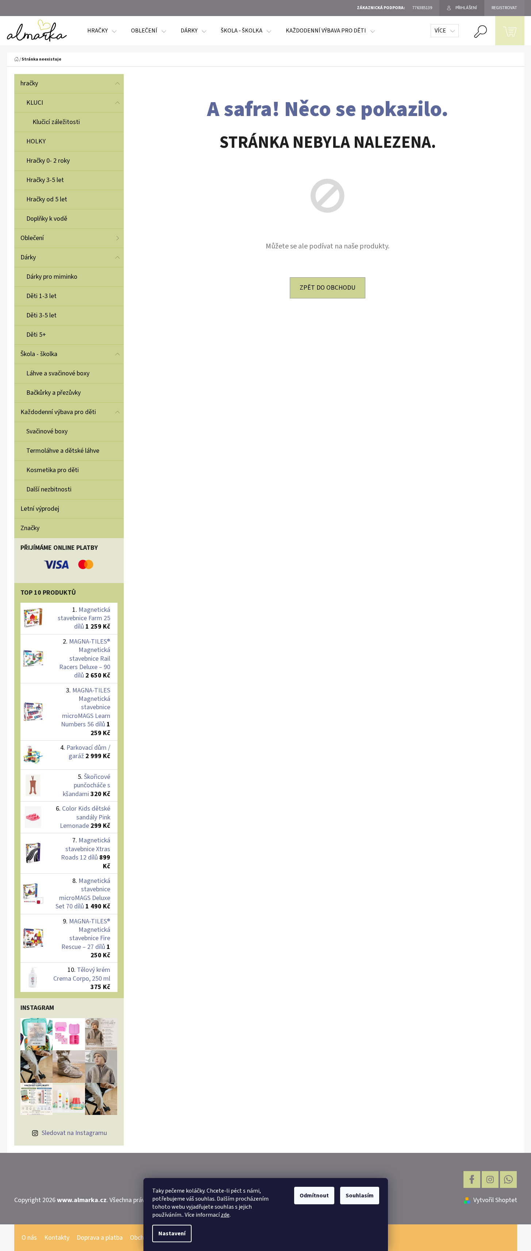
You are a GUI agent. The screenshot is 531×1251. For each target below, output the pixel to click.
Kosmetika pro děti (52, 470)
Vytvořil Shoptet (495, 1200)
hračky (29, 83)
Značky (29, 528)
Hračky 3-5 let (45, 180)
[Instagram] (490, 1179)
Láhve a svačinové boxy (57, 373)
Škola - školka (38, 354)
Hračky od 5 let (46, 199)
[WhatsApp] (508, 1179)
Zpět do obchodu (327, 287)
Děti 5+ (36, 334)
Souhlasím (360, 1196)
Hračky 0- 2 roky (48, 160)
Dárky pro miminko (51, 276)
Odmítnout (314, 1196)
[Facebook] (471, 1179)
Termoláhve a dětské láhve (62, 450)
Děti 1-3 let (41, 296)
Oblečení (32, 238)
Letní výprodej (39, 508)
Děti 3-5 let (41, 315)
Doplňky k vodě (46, 218)
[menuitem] (102, 30)
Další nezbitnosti (49, 489)
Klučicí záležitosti (56, 122)
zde (225, 1215)
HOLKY (36, 141)
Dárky (28, 257)
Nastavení (171, 1233)
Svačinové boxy (47, 431)
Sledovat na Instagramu (74, 1133)
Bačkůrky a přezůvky (53, 392)
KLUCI (34, 102)
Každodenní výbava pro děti (58, 412)
